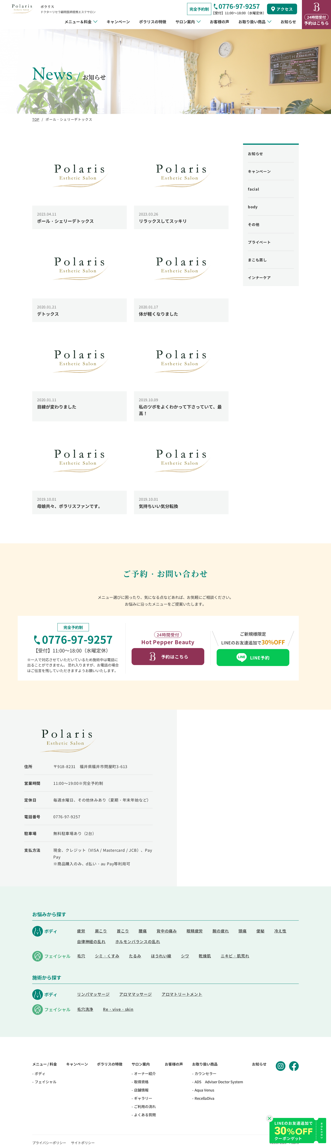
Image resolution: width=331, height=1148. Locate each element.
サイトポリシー (83, 1142)
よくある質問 (145, 1114)
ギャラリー (143, 1098)
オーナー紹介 (145, 1073)
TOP (35, 119)
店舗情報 (141, 1089)
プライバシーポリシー (49, 1142)
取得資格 (141, 1081)
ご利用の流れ (145, 1106)
